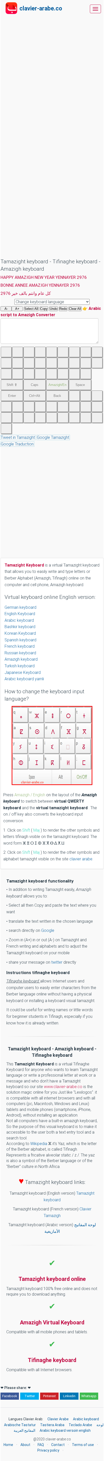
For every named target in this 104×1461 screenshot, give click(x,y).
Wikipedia (38, 1143)
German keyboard (20, 607)
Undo (53, 309)
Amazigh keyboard (21, 659)
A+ (17, 309)
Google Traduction (17, 444)
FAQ (41, 1445)
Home (8, 1445)
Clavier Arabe (58, 1419)
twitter (57, 962)
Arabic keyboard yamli (24, 678)
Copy (44, 309)
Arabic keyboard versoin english (65, 1430)
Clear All (75, 309)
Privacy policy (48, 1450)
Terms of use (83, 1445)
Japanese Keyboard (23, 672)
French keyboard (20, 646)
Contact (58, 1445)
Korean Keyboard (20, 633)
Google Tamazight (53, 437)
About (25, 1445)
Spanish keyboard (20, 640)
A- (6, 309)
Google (47, 930)
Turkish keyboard (20, 665)
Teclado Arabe (80, 1425)
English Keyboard (20, 613)
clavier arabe (80, 859)
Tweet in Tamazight (18, 437)
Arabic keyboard (19, 620)
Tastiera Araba (52, 1425)
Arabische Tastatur (20, 1425)
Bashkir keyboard (20, 626)
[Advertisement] (52, 28)
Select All (31, 309)
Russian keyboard (20, 652)
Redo (63, 309)
